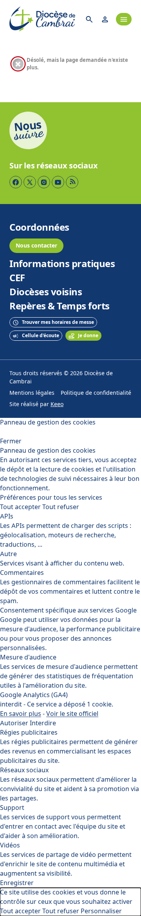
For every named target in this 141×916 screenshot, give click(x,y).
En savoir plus (20, 713)
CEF (17, 278)
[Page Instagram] (44, 182)
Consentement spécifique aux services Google (68, 610)
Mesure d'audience (28, 657)
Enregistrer (17, 883)
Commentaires (22, 572)
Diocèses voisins (45, 292)
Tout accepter (20, 507)
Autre (8, 554)
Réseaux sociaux (24, 770)
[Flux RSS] (72, 182)
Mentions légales (31, 393)
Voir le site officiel (72, 713)
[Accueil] (42, 19)
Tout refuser (60, 507)
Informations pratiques (62, 264)
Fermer (11, 441)
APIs (6, 516)
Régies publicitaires (29, 732)
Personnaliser (101, 911)
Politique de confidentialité (96, 393)
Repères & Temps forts (59, 306)
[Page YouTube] (58, 182)
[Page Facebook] (15, 182)
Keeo (57, 404)
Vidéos (10, 845)
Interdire (43, 723)
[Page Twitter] (30, 182)
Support (12, 807)
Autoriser (14, 723)
